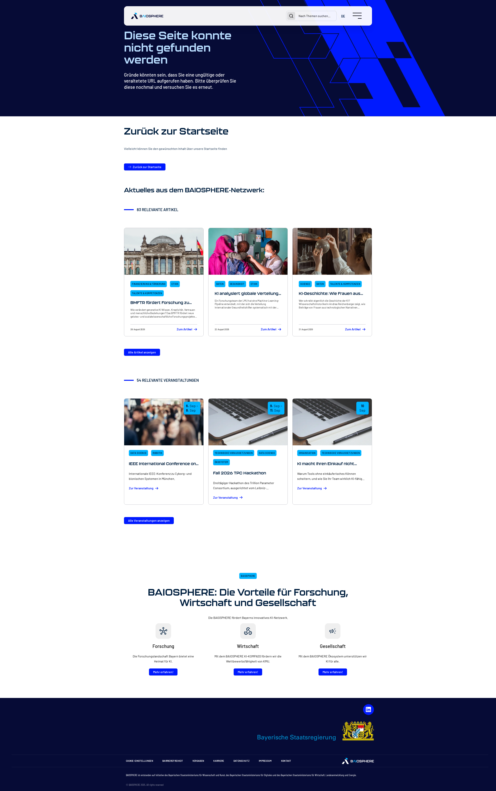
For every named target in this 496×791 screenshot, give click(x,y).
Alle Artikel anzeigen (142, 352)
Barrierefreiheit (172, 760)
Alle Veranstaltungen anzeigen (149, 520)
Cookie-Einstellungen (139, 760)
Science (305, 283)
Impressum (265, 760)
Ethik (174, 283)
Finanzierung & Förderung (148, 283)
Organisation (307, 453)
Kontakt (286, 760)
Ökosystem (221, 462)
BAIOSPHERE (248, 575)
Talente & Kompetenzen (147, 293)
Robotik (157, 453)
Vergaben (198, 760)
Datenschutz (241, 760)
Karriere (218, 760)
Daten (220, 283)
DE (343, 16)
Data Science (138, 453)
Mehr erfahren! (163, 672)
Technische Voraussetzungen (234, 453)
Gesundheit (237, 283)
